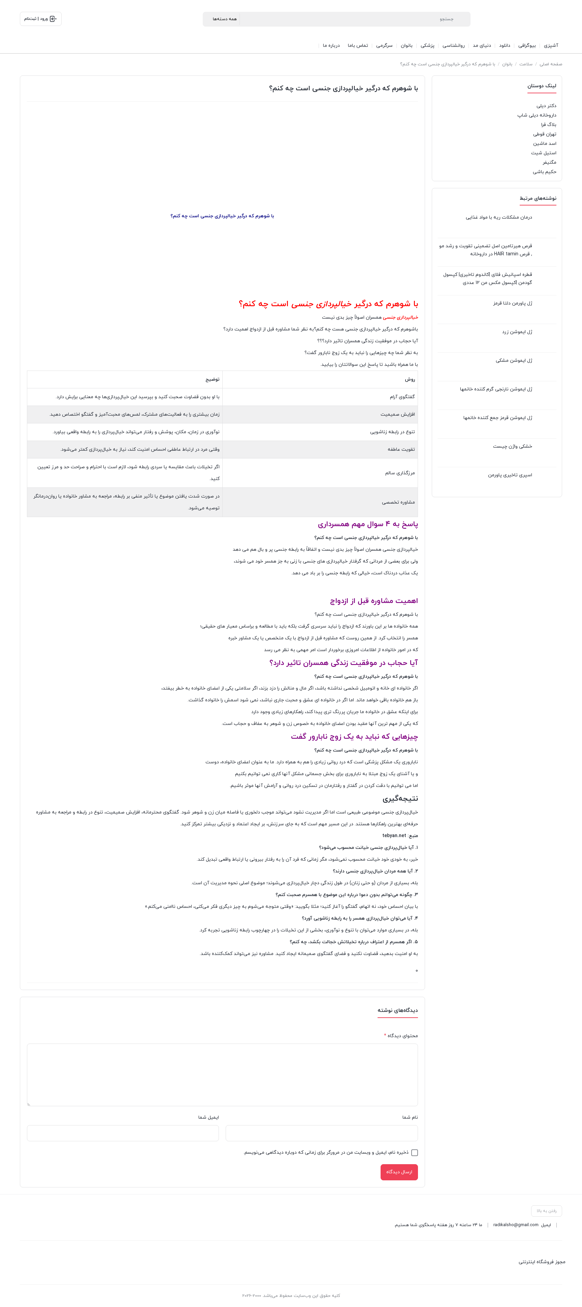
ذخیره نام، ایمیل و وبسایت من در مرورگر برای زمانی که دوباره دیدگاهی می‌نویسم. (326, 1152)
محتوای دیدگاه (401, 1036)
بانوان (507, 64)
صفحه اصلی (551, 64)
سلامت (525, 64)
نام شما (410, 1117)
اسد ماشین (544, 143)
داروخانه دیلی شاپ (536, 115)
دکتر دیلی (546, 106)
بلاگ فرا (548, 125)
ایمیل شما (208, 1117)
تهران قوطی (544, 134)
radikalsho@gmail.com (516, 1225)
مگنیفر (549, 162)
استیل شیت (543, 153)
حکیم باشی (544, 172)
